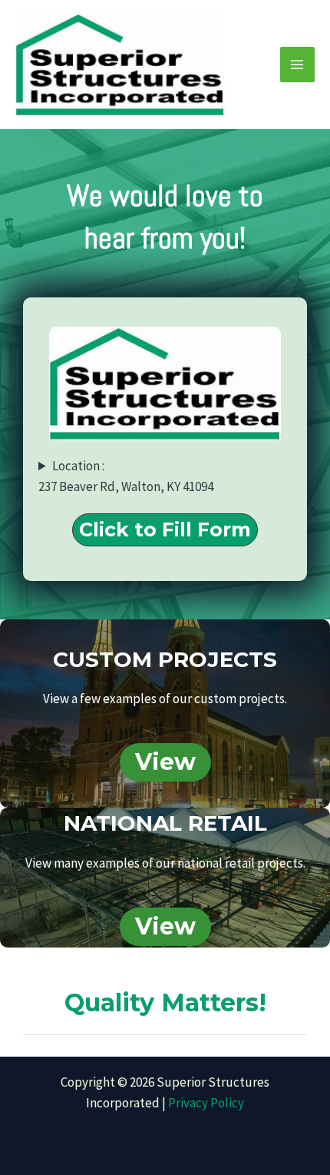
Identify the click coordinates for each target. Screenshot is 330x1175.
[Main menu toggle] (297, 64)
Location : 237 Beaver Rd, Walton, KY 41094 (125, 476)
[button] (165, 529)
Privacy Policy (206, 1102)
